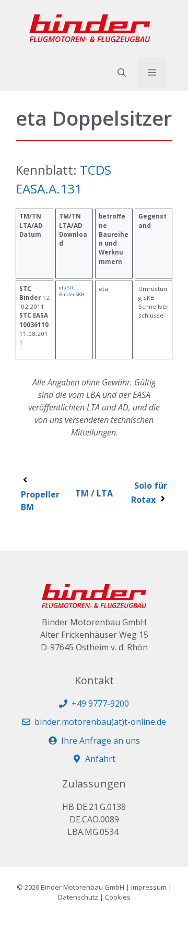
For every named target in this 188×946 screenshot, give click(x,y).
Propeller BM (40, 501)
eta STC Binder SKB (71, 291)
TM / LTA (94, 493)
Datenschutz (78, 897)
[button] (122, 72)
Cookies (118, 897)
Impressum (149, 887)
